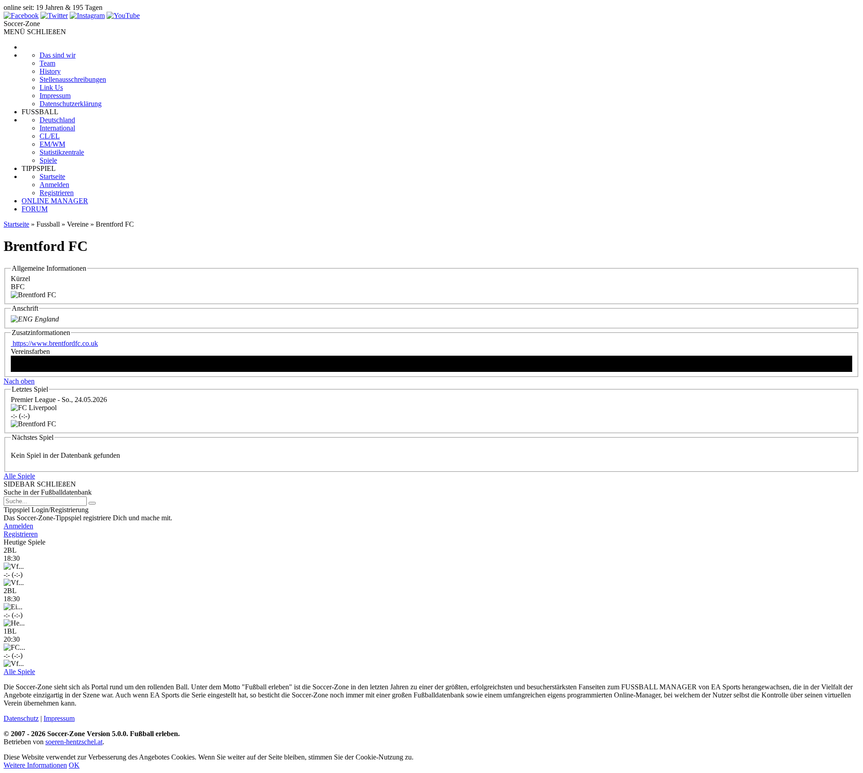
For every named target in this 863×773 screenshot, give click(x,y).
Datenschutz (21, 718)
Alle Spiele (19, 476)
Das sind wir (58, 55)
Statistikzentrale (62, 152)
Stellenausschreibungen (73, 79)
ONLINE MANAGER (55, 201)
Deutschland (57, 120)
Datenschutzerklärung (71, 103)
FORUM (35, 209)
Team (47, 63)
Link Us (51, 87)
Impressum (55, 95)
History (50, 71)
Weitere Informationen (35, 765)
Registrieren (57, 193)
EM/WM (52, 144)
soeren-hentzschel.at (73, 742)
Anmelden (54, 184)
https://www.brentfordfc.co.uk (54, 343)
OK (74, 765)
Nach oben (19, 381)
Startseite (52, 176)
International (57, 128)
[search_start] (92, 503)
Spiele (48, 160)
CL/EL (50, 136)
